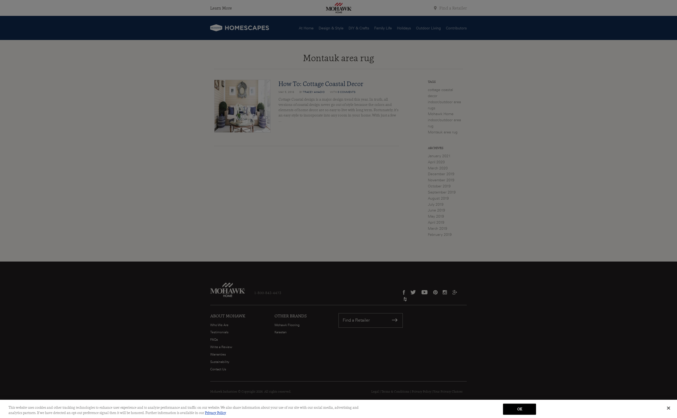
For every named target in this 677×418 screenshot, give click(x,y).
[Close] (668, 408)
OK (519, 409)
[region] (338, 409)
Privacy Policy (215, 412)
